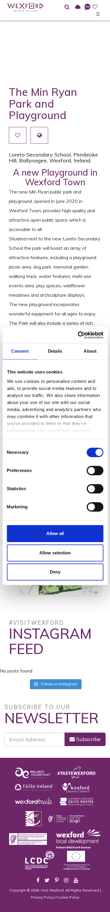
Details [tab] (55, 351)
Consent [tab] (20, 351)
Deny (55, 571)
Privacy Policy (42, 897)
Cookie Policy (67, 897)
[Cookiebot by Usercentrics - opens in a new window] (78, 335)
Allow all (55, 533)
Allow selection (55, 552)
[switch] (95, 470)
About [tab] (90, 351)
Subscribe (88, 739)
